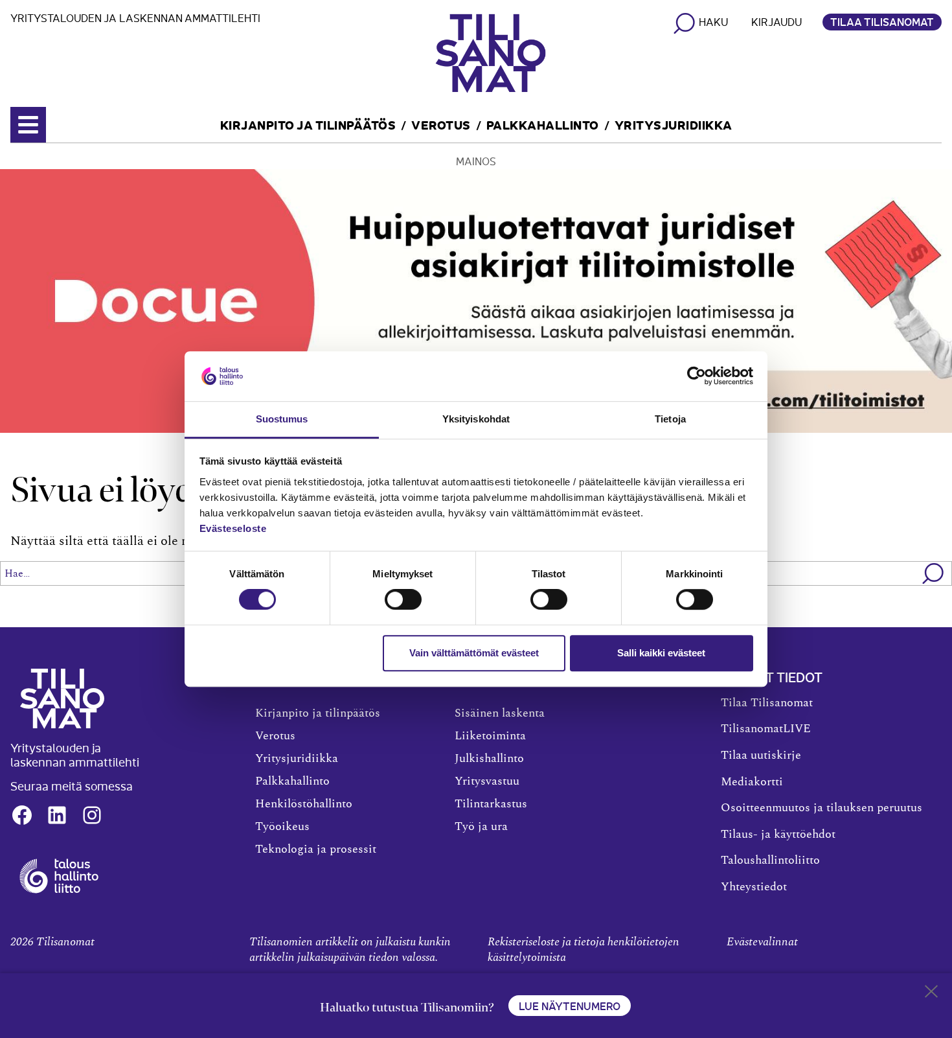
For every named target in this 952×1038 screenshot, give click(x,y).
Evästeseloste (233, 528)
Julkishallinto (489, 759)
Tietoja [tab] (670, 418)
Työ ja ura (481, 827)
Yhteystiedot (754, 887)
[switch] (403, 599)
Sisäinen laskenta (500, 713)
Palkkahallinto (542, 124)
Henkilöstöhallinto (303, 804)
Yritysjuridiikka (673, 124)
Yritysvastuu (487, 781)
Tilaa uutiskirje (761, 755)
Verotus (441, 124)
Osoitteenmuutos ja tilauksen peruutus (821, 808)
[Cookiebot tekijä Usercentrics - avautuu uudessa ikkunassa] (696, 376)
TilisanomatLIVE (766, 729)
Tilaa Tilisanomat (882, 21)
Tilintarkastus (491, 804)
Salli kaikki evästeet (661, 652)
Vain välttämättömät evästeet (474, 652)
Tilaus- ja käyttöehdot (778, 834)
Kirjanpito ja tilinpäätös (308, 124)
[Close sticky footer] (931, 994)
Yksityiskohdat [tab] (476, 418)
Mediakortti (752, 782)
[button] (933, 573)
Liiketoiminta (490, 736)
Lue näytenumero (569, 1005)
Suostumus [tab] (282, 418)
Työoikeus (282, 827)
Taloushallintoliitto (770, 860)
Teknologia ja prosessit (315, 849)
